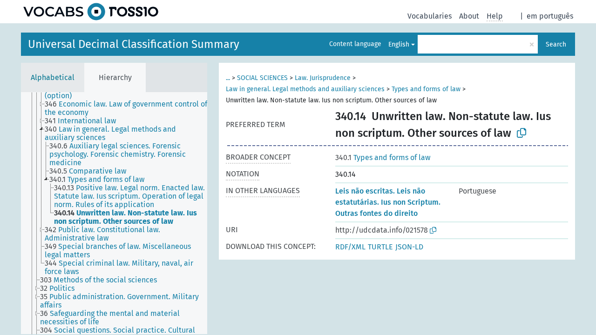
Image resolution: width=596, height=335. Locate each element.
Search (556, 44)
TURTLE (380, 246)
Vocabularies (429, 16)
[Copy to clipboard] (521, 133)
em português (550, 16)
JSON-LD (409, 246)
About (469, 16)
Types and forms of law (426, 89)
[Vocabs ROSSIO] (91, 11)
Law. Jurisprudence (323, 78)
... (228, 78)
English (398, 44)
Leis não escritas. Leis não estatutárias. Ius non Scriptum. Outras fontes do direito (387, 202)
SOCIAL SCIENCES (262, 78)
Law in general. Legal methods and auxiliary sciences (305, 89)
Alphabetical (52, 77)
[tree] (114, 213)
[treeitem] (130, 108)
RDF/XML (350, 246)
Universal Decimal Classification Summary (133, 44)
